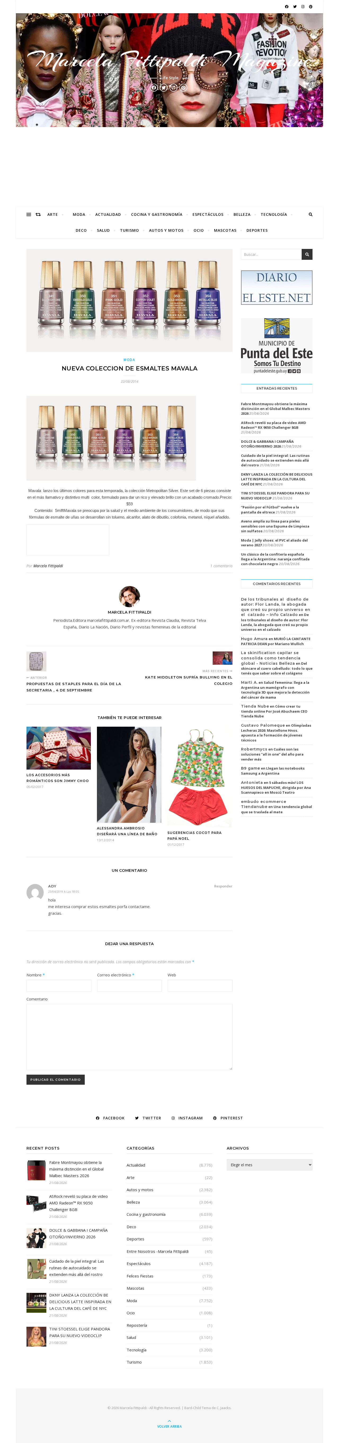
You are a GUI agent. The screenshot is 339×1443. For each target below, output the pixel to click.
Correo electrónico (115, 974)
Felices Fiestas (140, 1276)
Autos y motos (166, 230)
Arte (52, 214)
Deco (81, 230)
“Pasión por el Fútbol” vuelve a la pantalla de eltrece (270, 509)
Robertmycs (254, 749)
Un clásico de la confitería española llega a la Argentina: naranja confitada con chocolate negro (275, 559)
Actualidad (108, 214)
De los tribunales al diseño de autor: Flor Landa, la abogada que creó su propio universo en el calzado (275, 622)
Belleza (242, 214)
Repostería (137, 1325)
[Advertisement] (169, 167)
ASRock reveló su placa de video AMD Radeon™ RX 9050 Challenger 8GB (273, 425)
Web (172, 974)
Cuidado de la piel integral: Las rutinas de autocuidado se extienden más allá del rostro (275, 460)
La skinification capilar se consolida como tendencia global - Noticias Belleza (271, 657)
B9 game (250, 768)
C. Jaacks (224, 1407)
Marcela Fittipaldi (48, 565)
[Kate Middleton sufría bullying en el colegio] (223, 658)
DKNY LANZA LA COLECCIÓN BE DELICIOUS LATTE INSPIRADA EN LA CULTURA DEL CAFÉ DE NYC (277, 479)
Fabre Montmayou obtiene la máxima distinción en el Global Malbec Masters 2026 (275, 408)
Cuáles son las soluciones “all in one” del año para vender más (272, 754)
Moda (79, 214)
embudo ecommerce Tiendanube (263, 804)
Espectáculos (208, 214)
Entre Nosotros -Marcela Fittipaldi (158, 1251)
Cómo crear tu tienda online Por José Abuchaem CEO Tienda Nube (274, 711)
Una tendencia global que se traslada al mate (276, 809)
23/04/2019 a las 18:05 (63, 892)
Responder (223, 886)
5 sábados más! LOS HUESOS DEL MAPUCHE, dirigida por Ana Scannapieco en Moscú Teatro (276, 787)
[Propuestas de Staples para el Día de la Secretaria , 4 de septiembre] (36, 661)
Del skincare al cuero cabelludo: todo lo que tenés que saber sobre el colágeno (277, 668)
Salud (103, 230)
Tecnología (274, 214)
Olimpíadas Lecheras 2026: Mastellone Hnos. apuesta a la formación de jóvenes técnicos (276, 733)
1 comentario (221, 565)
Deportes (257, 230)
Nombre (35, 974)
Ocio (199, 230)
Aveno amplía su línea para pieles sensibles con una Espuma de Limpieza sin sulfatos (275, 526)
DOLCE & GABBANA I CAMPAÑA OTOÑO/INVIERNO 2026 (267, 444)
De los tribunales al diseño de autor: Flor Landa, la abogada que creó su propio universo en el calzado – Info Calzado (275, 607)
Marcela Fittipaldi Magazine (169, 60)
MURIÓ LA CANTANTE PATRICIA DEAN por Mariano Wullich (275, 641)
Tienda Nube (255, 706)
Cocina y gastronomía (156, 214)
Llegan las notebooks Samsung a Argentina (273, 771)
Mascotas (225, 230)
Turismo (129, 230)
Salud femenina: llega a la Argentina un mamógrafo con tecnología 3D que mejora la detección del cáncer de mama (275, 690)
